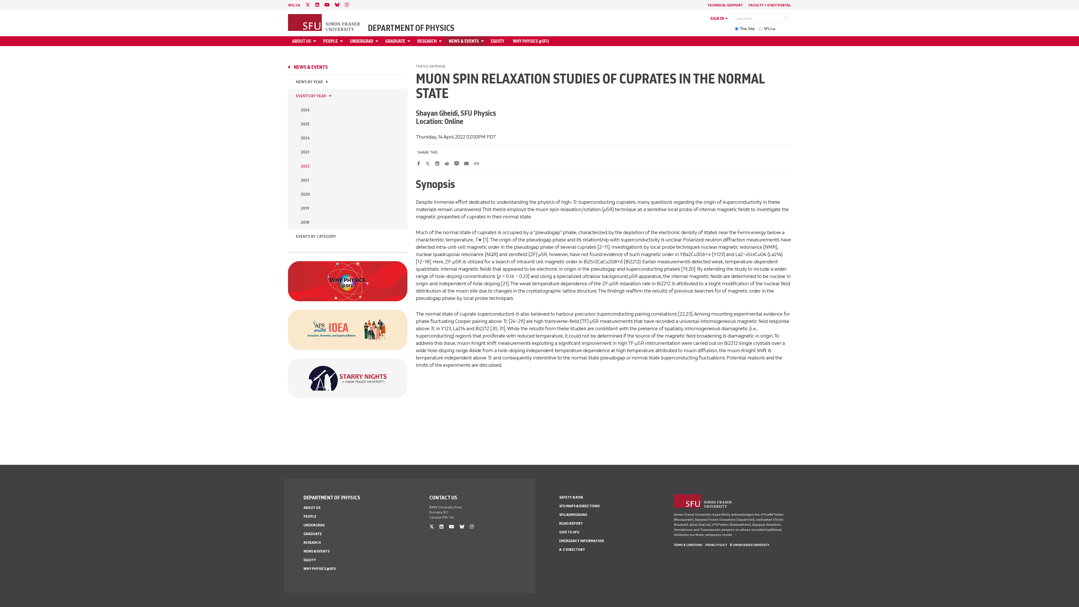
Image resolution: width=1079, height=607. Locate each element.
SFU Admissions (573, 514)
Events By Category (316, 236)
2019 (305, 208)
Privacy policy (716, 545)
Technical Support (725, 5)
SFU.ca (769, 28)
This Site (747, 28)
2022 (305, 166)
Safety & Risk (571, 497)
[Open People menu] (342, 41)
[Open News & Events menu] (483, 41)
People (330, 41)
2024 (305, 138)
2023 (305, 152)
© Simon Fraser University (749, 545)
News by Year (309, 82)
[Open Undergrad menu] (377, 41)
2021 (305, 180)
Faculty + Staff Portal (770, 5)
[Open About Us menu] (315, 41)
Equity (497, 41)
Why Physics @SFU (531, 41)
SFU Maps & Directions (579, 506)
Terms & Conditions (688, 545)
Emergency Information (581, 540)
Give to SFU (569, 532)
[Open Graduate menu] (409, 41)
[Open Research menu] (441, 41)
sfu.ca (294, 5)
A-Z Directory (572, 549)
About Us (301, 41)
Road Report (571, 523)
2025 (305, 124)
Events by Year (311, 96)
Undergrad (361, 41)
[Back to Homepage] (324, 23)
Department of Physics (411, 28)
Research (427, 41)
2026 (305, 110)
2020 (305, 194)
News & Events (464, 41)
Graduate (395, 41)
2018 (305, 222)
